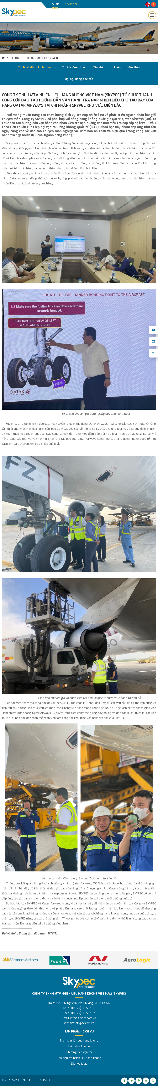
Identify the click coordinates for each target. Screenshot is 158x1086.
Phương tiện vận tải (79, 1052)
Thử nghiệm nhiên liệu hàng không (79, 1058)
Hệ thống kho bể (79, 1046)
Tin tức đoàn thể (73, 67)
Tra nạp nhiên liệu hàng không (79, 1040)
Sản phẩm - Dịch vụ (79, 1031)
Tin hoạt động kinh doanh (41, 58)
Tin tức (14, 58)
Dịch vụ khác (79, 1064)
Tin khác (99, 67)
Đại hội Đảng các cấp (79, 79)
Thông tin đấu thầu (126, 67)
